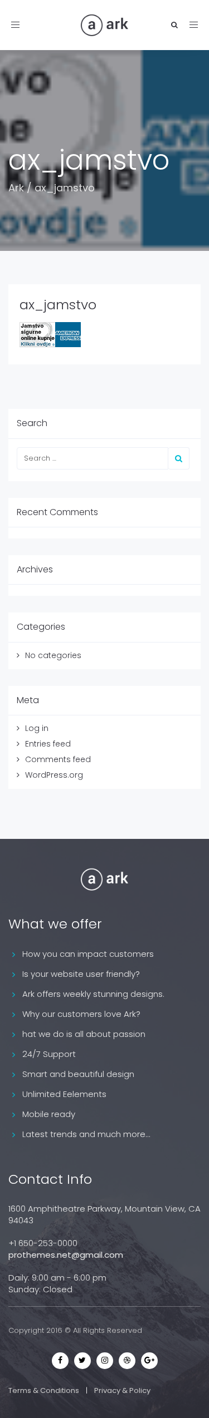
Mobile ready (48, 1114)
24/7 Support (49, 1054)
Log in (36, 728)
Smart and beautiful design (78, 1074)
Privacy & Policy (122, 1390)
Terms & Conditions (43, 1390)
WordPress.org (54, 774)
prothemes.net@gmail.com (65, 1255)
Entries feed (48, 743)
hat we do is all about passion (83, 1034)
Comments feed (58, 759)
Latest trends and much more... (86, 1134)
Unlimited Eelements (64, 1094)
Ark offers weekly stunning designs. (93, 994)
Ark (16, 188)
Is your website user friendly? (81, 974)
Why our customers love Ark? (81, 1014)
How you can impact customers (88, 954)
